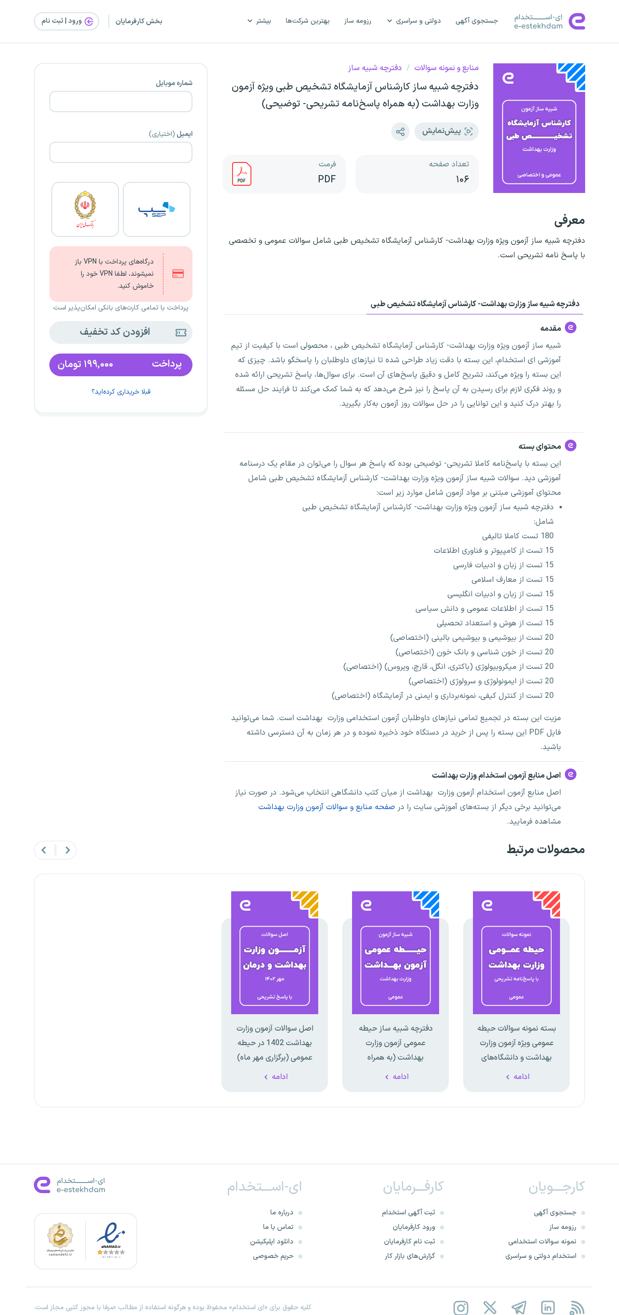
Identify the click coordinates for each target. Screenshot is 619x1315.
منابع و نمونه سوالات (446, 68)
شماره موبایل (174, 84)
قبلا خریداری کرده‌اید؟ (120, 392)
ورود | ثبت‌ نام (62, 21)
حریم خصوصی (273, 1256)
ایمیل (170, 134)
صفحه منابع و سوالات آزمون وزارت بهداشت (326, 807)
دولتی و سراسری (418, 21)
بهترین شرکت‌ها (308, 21)
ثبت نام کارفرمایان (409, 1242)
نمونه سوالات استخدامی (542, 1242)
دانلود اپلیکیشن (272, 1242)
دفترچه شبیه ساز (375, 68)
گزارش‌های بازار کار (410, 1256)
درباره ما (282, 1213)
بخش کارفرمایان (139, 21)
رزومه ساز (357, 21)
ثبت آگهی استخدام (408, 1213)
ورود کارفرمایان (414, 1227)
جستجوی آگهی (477, 21)
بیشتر (263, 21)
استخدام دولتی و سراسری (540, 1256)
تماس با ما (278, 1227)
